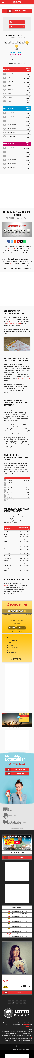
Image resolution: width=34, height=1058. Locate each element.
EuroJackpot (26, 1024)
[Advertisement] (17, 191)
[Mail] (17, 1002)
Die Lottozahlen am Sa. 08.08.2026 (19, 934)
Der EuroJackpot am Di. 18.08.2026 (19, 923)
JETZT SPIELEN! (21, 627)
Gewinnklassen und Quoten (16, 63)
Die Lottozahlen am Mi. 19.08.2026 (19, 921)
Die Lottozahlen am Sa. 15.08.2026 (19, 926)
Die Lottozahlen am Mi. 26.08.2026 (19, 911)
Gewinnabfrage (28, 1037)
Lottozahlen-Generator (24, 378)
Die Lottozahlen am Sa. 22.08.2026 (19, 916)
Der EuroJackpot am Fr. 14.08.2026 (19, 928)
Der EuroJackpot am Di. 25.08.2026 (19, 913)
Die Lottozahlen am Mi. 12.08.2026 (19, 931)
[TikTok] (20, 1002)
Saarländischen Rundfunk (13, 323)
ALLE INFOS (12, 627)
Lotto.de (6, 585)
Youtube (10, 321)
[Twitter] (24, 1002)
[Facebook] (9, 1002)
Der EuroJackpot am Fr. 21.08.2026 (19, 918)
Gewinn (11, 263)
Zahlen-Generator (21, 1030)
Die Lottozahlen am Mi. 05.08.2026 (19, 936)
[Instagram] (13, 1002)
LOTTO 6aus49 (11, 248)
